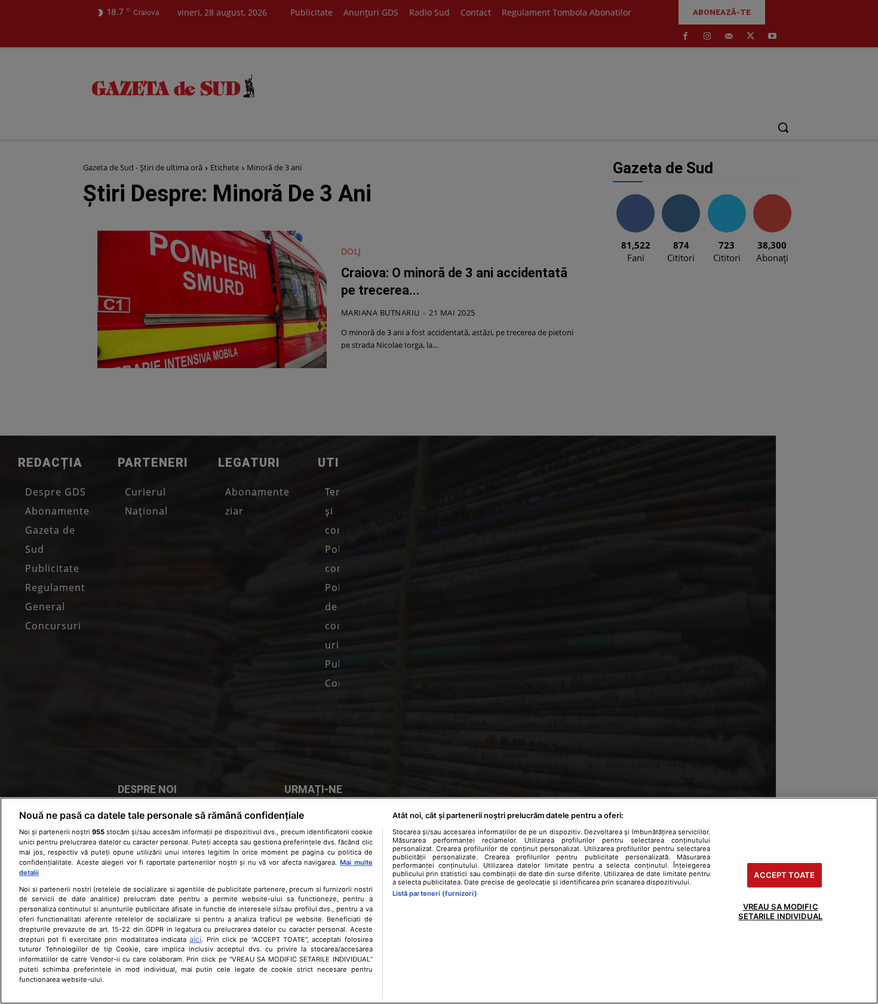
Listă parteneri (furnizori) (434, 893)
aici (195, 939)
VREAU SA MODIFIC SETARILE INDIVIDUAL (780, 912)
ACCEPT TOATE (784, 875)
